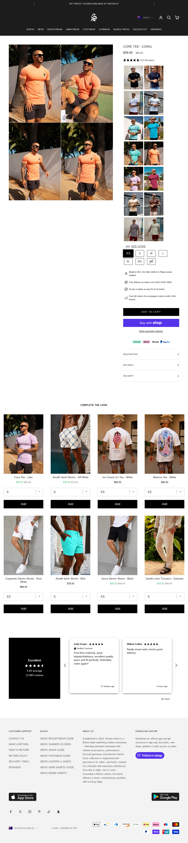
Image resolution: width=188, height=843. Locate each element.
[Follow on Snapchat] (58, 811)
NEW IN (30, 29)
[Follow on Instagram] (30, 811)
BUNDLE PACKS (121, 29)
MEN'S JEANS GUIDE (52, 750)
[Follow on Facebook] (10, 811)
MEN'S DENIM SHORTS (53, 773)
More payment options (151, 331)
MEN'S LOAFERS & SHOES (55, 761)
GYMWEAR (104, 29)
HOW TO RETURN (19, 750)
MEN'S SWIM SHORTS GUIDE (57, 767)
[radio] (133, 77)
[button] (151, 60)
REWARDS (156, 29)
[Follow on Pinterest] (39, 811)
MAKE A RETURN (18, 744)
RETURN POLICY (18, 755)
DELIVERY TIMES (19, 761)
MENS (41, 29)
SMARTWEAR (72, 29)
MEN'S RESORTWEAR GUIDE (57, 738)
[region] (120, 665)
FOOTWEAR (89, 29)
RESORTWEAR (54, 29)
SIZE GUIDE (138, 246)
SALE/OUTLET (140, 29)
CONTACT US (16, 738)
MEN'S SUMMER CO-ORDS (55, 744)
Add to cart (151, 312)
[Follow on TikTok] (49, 811)
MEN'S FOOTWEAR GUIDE (55, 755)
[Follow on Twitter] (20, 811)
